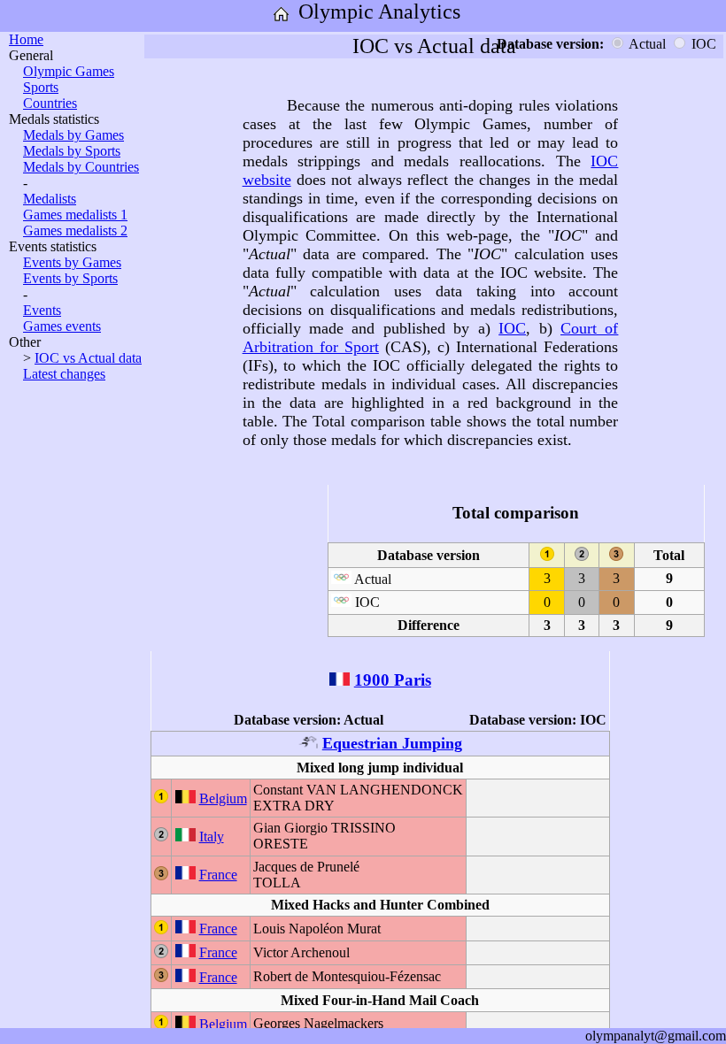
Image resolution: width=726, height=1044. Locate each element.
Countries (50, 103)
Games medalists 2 (75, 230)
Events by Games (72, 262)
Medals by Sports (71, 150)
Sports (40, 87)
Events (42, 310)
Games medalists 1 (75, 214)
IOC (512, 328)
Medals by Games (73, 134)
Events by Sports (70, 278)
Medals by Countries (81, 166)
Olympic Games (68, 71)
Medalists (49, 198)
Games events (62, 326)
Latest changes (64, 373)
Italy (211, 836)
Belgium (223, 798)
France (218, 874)
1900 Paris (392, 680)
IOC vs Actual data (88, 357)
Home (26, 39)
